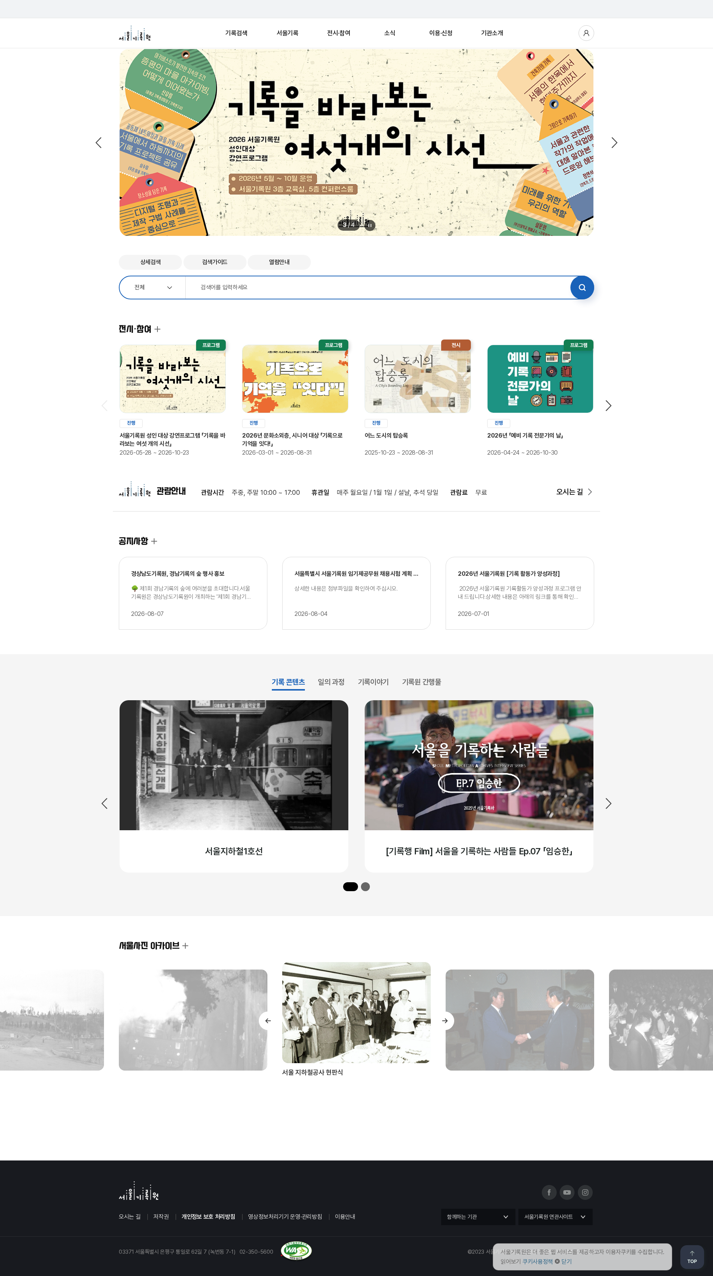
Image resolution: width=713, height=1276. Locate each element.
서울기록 (288, 33)
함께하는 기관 (462, 1217)
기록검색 (236, 33)
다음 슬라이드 (613, 142)
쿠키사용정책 (537, 1261)
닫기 (566, 1261)
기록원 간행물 (421, 682)
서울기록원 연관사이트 (548, 1217)
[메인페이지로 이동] (134, 33)
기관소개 (492, 33)
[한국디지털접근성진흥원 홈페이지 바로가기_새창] (215, 1258)
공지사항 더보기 (154, 541)
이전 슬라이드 (99, 142)
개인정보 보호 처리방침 (208, 1216)
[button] (350, 886)
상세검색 (150, 262)
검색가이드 (215, 262)
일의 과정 (331, 682)
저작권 (161, 1216)
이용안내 (345, 1216)
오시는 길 (569, 491)
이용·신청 (441, 33)
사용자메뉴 (586, 33)
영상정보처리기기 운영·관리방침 (285, 1216)
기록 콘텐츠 (288, 682)
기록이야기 (373, 682)
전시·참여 (339, 33)
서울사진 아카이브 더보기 (185, 946)
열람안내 (279, 262)
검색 (582, 287)
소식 (389, 33)
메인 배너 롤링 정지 (369, 225)
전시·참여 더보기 (157, 329)
